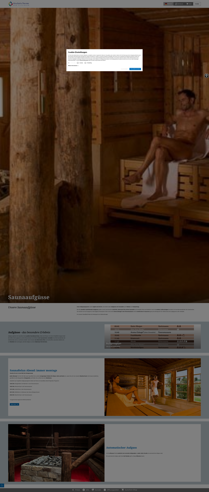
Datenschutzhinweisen (84, 60)
